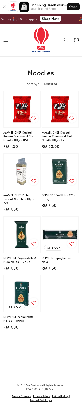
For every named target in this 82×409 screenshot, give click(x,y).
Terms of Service (21, 396)
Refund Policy (60, 396)
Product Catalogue (41, 400)
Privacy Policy (41, 396)
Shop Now (49, 18)
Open (73, 7)
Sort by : (33, 84)
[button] (6, 40)
